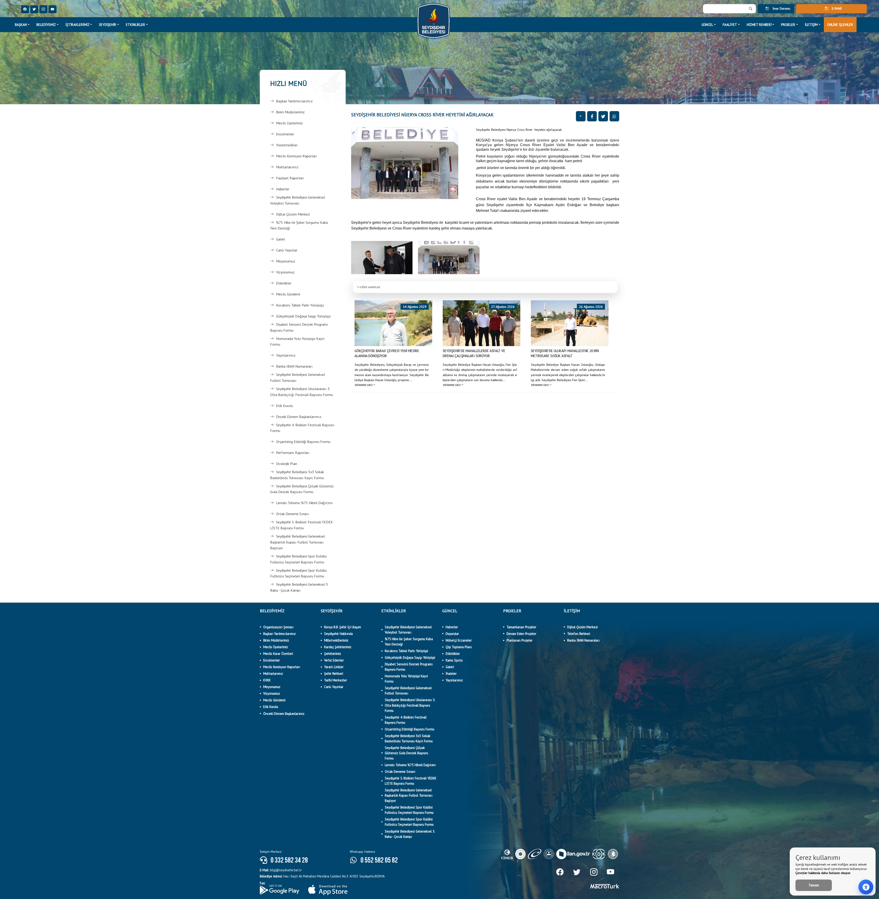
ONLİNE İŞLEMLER (840, 24)
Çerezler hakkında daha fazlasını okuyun (822, 873)
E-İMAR (837, 8)
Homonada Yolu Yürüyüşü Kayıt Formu (297, 341)
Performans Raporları (292, 452)
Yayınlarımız (286, 355)
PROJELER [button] (788, 24)
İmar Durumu (781, 8)
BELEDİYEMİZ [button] (46, 24)
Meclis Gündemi (288, 294)
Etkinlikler (283, 283)
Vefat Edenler (334, 660)
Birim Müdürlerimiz (290, 112)
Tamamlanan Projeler (521, 627)
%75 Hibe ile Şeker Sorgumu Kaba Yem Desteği (299, 225)
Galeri (280, 239)
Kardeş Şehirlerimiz (337, 647)
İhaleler (451, 673)
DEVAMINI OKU (363, 385)
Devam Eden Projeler (521, 633)
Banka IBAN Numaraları (294, 366)
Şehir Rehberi (333, 673)
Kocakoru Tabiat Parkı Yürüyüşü (300, 305)
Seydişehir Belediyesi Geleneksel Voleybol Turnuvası (297, 200)
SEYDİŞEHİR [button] (107, 24)
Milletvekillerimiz (336, 640)
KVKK (267, 680)
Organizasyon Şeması (278, 627)
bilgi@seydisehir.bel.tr (281, 870)
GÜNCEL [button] (707, 24)
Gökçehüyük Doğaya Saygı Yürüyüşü (303, 316)
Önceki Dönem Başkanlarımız (298, 416)
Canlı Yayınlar (286, 250)
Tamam (813, 885)
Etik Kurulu (284, 405)
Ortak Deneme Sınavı (292, 513)
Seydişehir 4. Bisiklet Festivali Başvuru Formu (302, 428)
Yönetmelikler (287, 145)
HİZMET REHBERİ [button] (759, 24)
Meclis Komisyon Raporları (296, 156)
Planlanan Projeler (520, 640)
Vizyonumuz (285, 272)
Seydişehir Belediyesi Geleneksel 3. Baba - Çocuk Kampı (299, 587)
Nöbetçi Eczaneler (459, 640)
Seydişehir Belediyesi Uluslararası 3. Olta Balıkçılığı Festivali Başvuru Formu (301, 391)
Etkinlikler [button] (135, 24)
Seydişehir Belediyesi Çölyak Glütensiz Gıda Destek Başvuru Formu (302, 489)
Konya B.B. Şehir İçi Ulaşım (342, 627)
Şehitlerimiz (332, 653)
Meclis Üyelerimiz (289, 123)
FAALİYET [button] (730, 24)
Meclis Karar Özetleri (278, 653)
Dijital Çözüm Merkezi (293, 214)
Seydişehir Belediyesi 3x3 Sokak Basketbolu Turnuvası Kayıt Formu (297, 475)
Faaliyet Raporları (290, 178)
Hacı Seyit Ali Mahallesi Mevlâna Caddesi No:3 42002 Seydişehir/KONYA (322, 876)
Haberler (282, 189)
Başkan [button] (21, 24)
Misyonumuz (285, 261)
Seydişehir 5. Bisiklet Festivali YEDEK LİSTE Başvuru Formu (301, 525)
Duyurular (452, 633)
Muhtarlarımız (287, 167)
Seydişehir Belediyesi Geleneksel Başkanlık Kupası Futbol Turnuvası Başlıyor (297, 542)
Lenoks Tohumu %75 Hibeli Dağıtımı (304, 502)
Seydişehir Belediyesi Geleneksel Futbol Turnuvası (297, 377)
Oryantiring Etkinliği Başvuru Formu (303, 441)
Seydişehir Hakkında (338, 633)
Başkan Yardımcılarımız (294, 101)
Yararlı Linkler (334, 667)
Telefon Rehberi (578, 633)
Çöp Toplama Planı (459, 647)
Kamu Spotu (454, 660)
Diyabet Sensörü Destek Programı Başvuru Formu (299, 327)
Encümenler (285, 134)
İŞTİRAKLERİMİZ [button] (77, 24)
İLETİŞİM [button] (811, 24)
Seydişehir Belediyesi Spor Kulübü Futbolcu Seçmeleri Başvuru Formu (298, 559)
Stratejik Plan (286, 463)
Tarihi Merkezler (335, 680)
